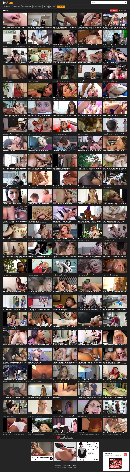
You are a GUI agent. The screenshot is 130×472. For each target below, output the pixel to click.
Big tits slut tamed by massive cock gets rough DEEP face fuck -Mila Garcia (90, 97)
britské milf (115, 116)
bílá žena (110, 99)
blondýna (80, 222)
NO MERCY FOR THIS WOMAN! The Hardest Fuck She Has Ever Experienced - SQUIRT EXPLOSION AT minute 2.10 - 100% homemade (65, 238)
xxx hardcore (31, 187)
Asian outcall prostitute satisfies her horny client (40, 44)
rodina (81, 275)
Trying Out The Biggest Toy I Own (61, 274)
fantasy (55, 81)
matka (85, 275)
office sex (80, 28)
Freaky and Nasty (7, 432)
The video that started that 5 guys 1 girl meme (114, 238)
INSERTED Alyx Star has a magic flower (62, 203)
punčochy (55, 187)
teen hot (34, 416)
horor (106, 187)
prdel (54, 328)
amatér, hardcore (60, 257)
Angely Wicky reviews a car (34, 362)
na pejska (112, 222)
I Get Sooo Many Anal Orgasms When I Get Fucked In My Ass (115, 274)
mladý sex (13, 293)
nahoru (54, 64)
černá (54, 28)
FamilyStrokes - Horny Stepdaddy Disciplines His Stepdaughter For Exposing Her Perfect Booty (115, 415)
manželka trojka (86, 222)
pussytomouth (95, 434)
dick (12, 398)
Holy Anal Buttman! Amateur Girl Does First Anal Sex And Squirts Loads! (90, 62)
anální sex (105, 275)
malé (112, 398)
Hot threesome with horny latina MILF (62, 221)
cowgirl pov (35, 257)
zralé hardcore (109, 81)
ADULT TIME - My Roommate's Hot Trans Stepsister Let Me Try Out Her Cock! (15, 133)
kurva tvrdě (84, 169)
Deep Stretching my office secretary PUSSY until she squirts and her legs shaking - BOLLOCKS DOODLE (90, 362)
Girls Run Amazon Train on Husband (37, 186)
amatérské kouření (43, 64)
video (4, 81)
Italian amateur (81, 432)
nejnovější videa (122, 10)
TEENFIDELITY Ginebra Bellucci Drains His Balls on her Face (90, 203)
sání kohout (19, 46)
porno (54, 152)
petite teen (115, 293)
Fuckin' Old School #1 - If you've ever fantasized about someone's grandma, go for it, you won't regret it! (15, 327)
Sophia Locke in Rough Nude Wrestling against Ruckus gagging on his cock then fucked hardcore (40, 309)
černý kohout (38, 152)
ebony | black (44, 152)
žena (113, 99)
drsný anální (113, 434)
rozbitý (13, 116)
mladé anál (105, 134)
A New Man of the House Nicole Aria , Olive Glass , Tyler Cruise (115, 327)
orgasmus (34, 346)
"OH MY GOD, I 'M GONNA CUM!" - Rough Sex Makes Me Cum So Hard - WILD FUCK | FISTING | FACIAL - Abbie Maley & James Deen (40, 168)
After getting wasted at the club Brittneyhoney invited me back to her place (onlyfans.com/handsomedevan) (65, 168)
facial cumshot (41, 257)
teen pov (82, 416)
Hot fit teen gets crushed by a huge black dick (89, 186)
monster (112, 240)
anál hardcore (117, 134)
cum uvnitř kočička (108, 310)
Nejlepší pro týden (26, 6)
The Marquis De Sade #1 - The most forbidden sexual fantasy (65, 80)
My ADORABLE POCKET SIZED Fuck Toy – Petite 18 (15, 256)
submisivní (34, 169)
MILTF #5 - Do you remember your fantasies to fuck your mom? (40, 274)
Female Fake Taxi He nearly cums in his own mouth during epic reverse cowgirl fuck (40, 256)
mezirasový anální (14, 363)
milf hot (11, 187)
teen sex (105, 293)
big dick (9, 205)
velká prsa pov (111, 381)
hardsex (82, 152)
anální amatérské (84, 398)
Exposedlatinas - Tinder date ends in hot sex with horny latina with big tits (15, 274)
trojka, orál (55, 222)
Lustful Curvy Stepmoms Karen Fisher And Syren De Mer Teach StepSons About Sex (15, 309)
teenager (5, 116)
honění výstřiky (42, 240)
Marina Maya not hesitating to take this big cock (14, 415)
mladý (91, 205)
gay (79, 398)
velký (85, 46)
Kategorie (52, 6)
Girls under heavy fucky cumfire (60, 97)
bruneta (5, 99)
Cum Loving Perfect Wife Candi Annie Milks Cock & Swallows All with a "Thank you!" (115, 150)
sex (79, 46)
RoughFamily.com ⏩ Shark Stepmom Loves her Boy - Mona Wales (90, 274)
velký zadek (35, 81)
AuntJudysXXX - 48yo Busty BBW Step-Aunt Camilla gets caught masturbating (40, 203)
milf (104, 187)
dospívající (90, 116)
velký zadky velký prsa (98, 346)
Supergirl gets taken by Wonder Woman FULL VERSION (90, 327)
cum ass (84, 363)
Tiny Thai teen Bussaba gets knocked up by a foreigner (40, 397)
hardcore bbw (106, 346)
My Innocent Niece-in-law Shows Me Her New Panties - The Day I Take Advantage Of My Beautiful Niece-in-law (15, 238)
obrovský (40, 134)
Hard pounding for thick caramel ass (112, 362)
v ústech (30, 257)
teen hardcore (58, 99)
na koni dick (89, 363)
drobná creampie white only (12, 346)
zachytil (110, 187)
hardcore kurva (81, 434)
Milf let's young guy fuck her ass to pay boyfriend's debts (115, 133)
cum (54, 99)
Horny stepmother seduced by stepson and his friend (90, 256)
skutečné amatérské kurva (70, 240)
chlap (37, 187)
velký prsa (38, 28)
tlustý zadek (81, 293)
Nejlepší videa (16, 6)
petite (86, 416)
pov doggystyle (118, 222)
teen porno (80, 116)
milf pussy (35, 134)
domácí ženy (88, 381)
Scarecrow (105, 186)
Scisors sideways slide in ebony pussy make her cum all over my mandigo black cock (15, 221)
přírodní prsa (65, 328)
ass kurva (111, 134)
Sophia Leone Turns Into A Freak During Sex (113, 221)
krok (63, 381)
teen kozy (8, 293)
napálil (4, 293)
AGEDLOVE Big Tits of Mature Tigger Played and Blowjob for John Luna (115, 115)
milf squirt (12, 169)
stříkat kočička (18, 169)
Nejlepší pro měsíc (37, 6)
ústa (64, 99)
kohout (85, 152)
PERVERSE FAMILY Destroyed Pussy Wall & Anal (64, 44)
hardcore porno (86, 28)
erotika (60, 152)
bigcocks (42, 434)
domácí (58, 169)
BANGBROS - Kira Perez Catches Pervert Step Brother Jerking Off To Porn (15, 115)
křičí (38, 169)
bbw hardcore (116, 346)
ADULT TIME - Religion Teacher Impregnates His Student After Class (90, 309)
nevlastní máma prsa (83, 346)
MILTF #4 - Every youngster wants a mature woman (90, 238)
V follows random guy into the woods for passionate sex (90, 44)
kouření (12, 134)
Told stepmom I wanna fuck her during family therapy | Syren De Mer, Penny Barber (90, 344)
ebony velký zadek (64, 169)
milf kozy (81, 81)
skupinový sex (67, 81)
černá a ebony (19, 434)
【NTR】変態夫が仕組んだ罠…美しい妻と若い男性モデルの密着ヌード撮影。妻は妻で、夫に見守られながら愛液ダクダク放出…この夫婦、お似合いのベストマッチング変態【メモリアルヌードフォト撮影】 (65, 115)
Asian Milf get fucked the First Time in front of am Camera (90, 80)
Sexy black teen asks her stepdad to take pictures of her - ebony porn (65, 133)
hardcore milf (6, 64)
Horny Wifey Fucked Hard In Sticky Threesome (89, 221)
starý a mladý (14, 99)
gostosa (9, 116)
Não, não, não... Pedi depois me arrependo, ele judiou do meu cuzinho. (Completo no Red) (65, 186)
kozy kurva (80, 99)
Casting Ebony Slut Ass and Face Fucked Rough (39, 150)
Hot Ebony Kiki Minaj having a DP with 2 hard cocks (90, 150)
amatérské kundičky (65, 116)
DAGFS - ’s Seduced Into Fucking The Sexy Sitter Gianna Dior (40, 238)
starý (40, 81)
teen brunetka (35, 240)
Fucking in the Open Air (33, 221)
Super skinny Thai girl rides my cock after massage (115, 397)
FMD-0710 (5, 80)
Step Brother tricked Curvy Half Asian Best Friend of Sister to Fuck (15, 291)
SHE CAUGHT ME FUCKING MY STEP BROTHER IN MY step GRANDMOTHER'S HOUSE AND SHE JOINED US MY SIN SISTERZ (15, 379)
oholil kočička (69, 363)
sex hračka (110, 293)
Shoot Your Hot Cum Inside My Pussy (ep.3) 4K (114, 168)
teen (60, 64)
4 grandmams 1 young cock (35, 80)
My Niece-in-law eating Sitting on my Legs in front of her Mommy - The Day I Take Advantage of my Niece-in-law (65, 344)
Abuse (74, 465)
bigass (8, 99)
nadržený (30, 46)
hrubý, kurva (43, 116)
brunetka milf (25, 46)
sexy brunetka (114, 205)
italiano (11, 81)
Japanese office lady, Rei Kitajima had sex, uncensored (90, 27)
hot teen (30, 416)
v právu (4, 240)
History (46, 6)
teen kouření (61, 46)
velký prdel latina (62, 222)
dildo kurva (55, 275)
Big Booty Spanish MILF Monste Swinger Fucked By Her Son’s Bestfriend (15, 44)
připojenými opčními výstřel (109, 28)
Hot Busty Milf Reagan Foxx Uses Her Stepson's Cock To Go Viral (40, 27)
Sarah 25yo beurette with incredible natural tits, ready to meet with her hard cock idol (40, 97)
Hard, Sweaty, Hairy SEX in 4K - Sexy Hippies (13, 397)
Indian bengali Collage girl (9, 150)
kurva (104, 81)
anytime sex (113, 46)
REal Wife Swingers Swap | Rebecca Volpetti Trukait (40, 327)
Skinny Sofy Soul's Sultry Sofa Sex (61, 150)
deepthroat (59, 205)
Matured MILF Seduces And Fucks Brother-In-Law (15, 97)
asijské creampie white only (94, 310)
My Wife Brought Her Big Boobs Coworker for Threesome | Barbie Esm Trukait (65, 291)
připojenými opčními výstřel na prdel (114, 363)
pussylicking (39, 381)
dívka (4, 152)
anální (104, 64)
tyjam (12, 416)
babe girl (84, 64)
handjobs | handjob (41, 222)
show (6, 28)
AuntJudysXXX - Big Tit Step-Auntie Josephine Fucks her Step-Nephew (115, 80)
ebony (4, 222)
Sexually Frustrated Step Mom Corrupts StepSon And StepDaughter (15, 186)
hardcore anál (109, 64)
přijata (79, 169)
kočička (92, 28)
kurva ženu (36, 328)
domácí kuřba (56, 240)
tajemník (80, 363)
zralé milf (110, 116)
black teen (55, 134)
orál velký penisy (13, 64)
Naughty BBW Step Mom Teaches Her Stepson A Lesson (115, 379)
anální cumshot (31, 116)
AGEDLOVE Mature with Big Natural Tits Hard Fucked (40, 344)
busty (34, 28)
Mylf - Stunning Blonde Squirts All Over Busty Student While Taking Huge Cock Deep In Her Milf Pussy (15, 168)
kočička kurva (33, 99)
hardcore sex (107, 46)
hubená (18, 257)
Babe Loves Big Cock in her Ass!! (111, 62)
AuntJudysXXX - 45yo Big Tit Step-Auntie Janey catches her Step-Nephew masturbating (65, 432)
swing (65, 187)
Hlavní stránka (7, 6)
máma (87, 240)
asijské (81, 46)
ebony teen (61, 134)
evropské (87, 205)
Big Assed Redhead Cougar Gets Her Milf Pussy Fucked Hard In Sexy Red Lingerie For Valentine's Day (40, 133)
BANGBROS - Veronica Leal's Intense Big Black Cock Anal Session (15, 362)
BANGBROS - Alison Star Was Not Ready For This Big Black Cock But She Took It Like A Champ (15, 203)
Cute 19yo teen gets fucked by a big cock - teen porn (90, 115)
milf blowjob (67, 46)
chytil (29, 205)
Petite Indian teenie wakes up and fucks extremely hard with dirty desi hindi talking (65, 62)
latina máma (99, 257)
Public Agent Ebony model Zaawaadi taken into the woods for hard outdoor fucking (90, 168)
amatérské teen (13, 240)
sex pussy (55, 116)
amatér (34, 46)
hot (78, 152)
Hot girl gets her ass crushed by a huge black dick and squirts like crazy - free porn (65, 27)
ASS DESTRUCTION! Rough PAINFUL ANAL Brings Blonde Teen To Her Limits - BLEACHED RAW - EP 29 (40, 291)
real (110, 328)
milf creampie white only (122, 28)
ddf (57, 152)
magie (54, 205)
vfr (35, 187)
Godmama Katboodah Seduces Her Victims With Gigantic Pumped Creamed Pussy (115, 344)
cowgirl (19, 64)
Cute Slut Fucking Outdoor (34, 432)
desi (58, 64)
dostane (85, 99)
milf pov (83, 381)
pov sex (64, 205)
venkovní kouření (32, 434)
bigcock (9, 398)
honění (7, 81)
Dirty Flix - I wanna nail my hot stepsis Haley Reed (40, 415)
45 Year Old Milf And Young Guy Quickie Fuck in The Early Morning (90, 379)
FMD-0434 (80, 133)
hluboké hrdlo (89, 64)
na (4, 28)
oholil (111, 346)
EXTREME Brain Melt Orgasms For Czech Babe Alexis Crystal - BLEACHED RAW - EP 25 (65, 256)
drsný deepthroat (19, 134)
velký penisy (64, 28)
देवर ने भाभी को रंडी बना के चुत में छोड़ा (110, 97)
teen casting (100, 293)
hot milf (21, 152)
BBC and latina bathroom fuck (60, 309)
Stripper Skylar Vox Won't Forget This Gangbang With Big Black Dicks (115, 256)
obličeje (79, 64)
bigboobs (35, 222)
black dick (89, 169)
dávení (29, 310)
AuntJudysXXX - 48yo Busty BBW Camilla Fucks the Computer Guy (115, 27)
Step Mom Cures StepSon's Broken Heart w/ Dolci (40, 62)
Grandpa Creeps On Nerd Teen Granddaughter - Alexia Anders (65, 379)
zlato (8, 240)
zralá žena (80, 240)
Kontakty (69, 465)
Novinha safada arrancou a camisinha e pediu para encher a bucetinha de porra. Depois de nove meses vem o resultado (115, 309)
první (85, 81)
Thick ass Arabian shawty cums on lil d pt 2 (88, 291)
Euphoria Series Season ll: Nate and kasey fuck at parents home (115, 203)
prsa (29, 99)
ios (7, 2)
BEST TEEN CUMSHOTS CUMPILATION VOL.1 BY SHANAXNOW (90, 415)
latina (54, 310)
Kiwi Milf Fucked (32, 379)
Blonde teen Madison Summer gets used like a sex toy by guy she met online (115, 291)
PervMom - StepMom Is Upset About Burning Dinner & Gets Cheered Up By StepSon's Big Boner (15, 62)
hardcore (30, 28)
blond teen (62, 363)
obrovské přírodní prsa (117, 169)
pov (111, 169)
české (39, 363)
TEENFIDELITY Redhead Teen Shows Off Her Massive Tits (65, 327)
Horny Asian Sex (57, 397)
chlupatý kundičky (41, 46)
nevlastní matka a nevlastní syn (85, 257)
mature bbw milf (37, 205)
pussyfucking (64, 398)
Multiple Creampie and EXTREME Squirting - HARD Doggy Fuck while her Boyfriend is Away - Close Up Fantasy (15, 344)
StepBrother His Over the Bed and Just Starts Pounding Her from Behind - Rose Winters (115, 44)
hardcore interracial (82, 310)
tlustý (104, 363)
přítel (94, 257)
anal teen (55, 46)
